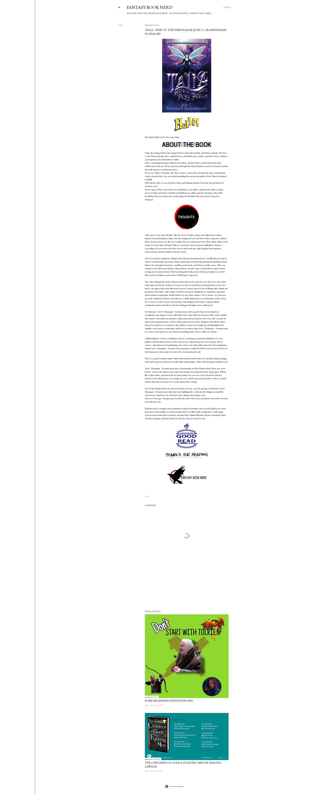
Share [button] (120, 25)
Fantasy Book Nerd (149, 7)
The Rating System (178, 13)
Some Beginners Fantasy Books (169, 701)
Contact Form (196, 13)
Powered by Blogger (176, 786)
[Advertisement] (187, 587)
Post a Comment (157, 705)
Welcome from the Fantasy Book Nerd (147, 13)
